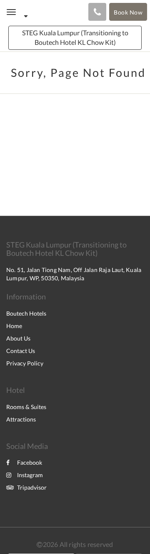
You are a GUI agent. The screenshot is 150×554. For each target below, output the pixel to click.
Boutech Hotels (26, 313)
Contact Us (20, 350)
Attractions (21, 419)
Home (14, 325)
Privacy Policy (24, 363)
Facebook (29, 462)
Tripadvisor (32, 487)
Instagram (30, 474)
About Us (18, 338)
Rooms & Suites (26, 406)
